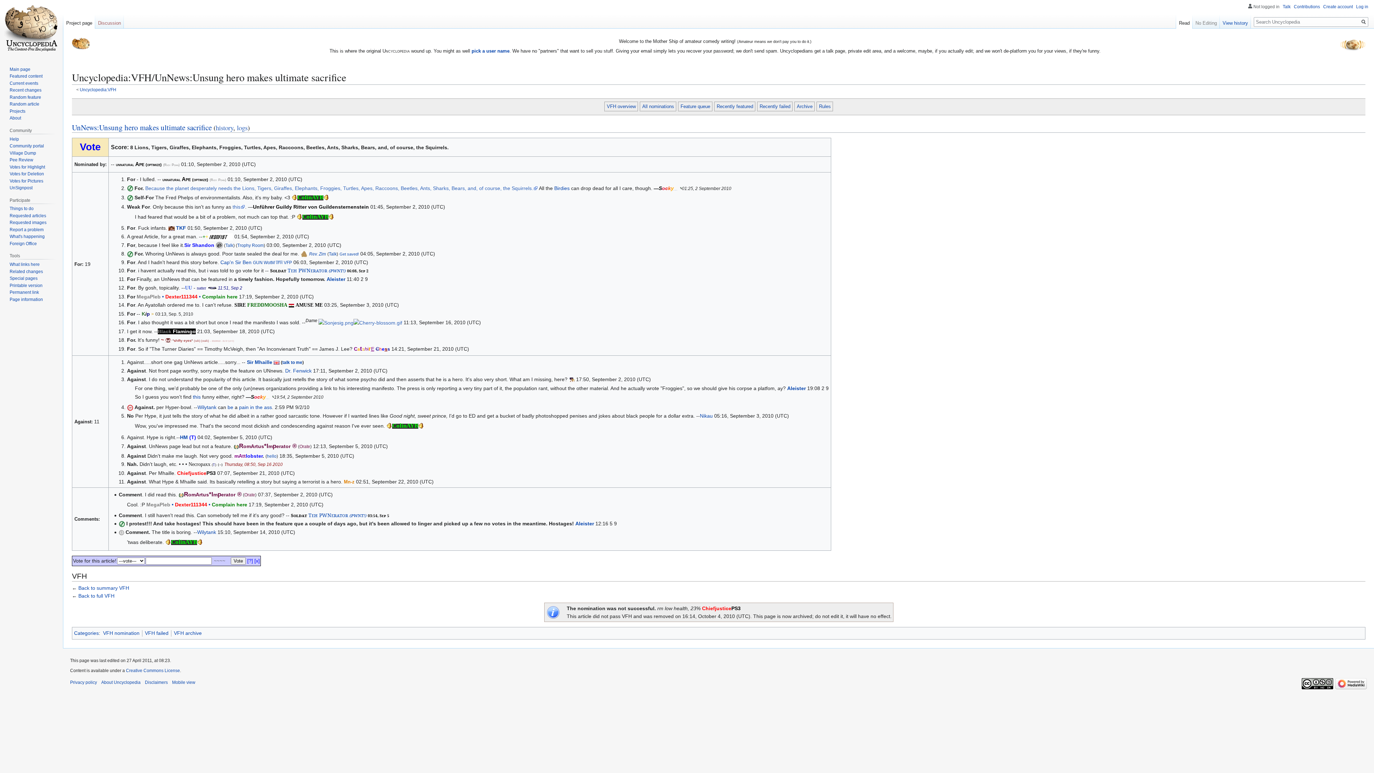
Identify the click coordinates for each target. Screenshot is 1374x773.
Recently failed (775, 106)
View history (1235, 23)
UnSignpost (21, 187)
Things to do (22, 208)
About (15, 118)
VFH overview (621, 106)
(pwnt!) (337, 270)
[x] (257, 561)
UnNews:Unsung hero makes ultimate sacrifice (142, 127)
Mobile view (183, 682)
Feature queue (695, 106)
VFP (288, 262)
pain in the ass (255, 407)
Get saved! (349, 254)
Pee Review (21, 159)
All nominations (658, 106)
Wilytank (207, 407)
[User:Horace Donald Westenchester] (572, 379)
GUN (258, 262)
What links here (25, 264)
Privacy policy (83, 682)
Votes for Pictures (26, 181)
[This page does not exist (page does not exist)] (141, 314)
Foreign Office (23, 243)
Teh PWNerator (307, 270)
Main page (20, 69)
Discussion (109, 23)
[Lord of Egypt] (291, 305)
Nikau (706, 416)
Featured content (26, 76)
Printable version (26, 285)
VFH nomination (121, 633)
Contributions (1307, 6)
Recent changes (26, 90)
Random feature (25, 97)
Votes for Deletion (27, 173)
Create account (1338, 6)
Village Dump (23, 153)
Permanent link (24, 292)
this (236, 207)
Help (14, 139)
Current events (24, 83)
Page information (26, 299)
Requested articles (28, 215)
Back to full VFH (96, 596)
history (224, 127)
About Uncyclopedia (121, 682)
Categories (86, 633)
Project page (79, 23)
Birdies (562, 188)
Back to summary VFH (103, 588)
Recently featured (735, 106)
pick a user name (491, 51)
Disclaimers (156, 682)
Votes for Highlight (27, 167)
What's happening (27, 236)
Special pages (24, 278)
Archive (805, 106)
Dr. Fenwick (298, 371)
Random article (24, 104)
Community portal (27, 146)
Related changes (26, 271)
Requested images (28, 222)
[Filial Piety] (172, 228)
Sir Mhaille (259, 362)
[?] (250, 561)
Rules (825, 106)
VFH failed (157, 633)
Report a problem (27, 229)
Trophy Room (250, 245)
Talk (229, 245)
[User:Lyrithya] (168, 340)
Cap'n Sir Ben (236, 262)
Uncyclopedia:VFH (98, 89)
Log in (1362, 6)
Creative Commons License (153, 670)
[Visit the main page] (31, 28)
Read (1184, 23)
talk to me (292, 362)
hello (272, 456)
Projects (17, 111)
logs (242, 127)
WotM (269, 262)
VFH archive (188, 633)
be (230, 407)
